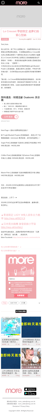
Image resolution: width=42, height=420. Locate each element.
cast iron (13, 303)
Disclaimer (16, 406)
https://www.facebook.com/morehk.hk (26, 237)
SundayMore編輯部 (25, 39)
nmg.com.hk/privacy (24, 284)
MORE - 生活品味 (6, 344)
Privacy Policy (25, 406)
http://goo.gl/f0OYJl (14, 218)
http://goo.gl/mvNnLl (12, 227)
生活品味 (5, 39)
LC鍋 (23, 303)
